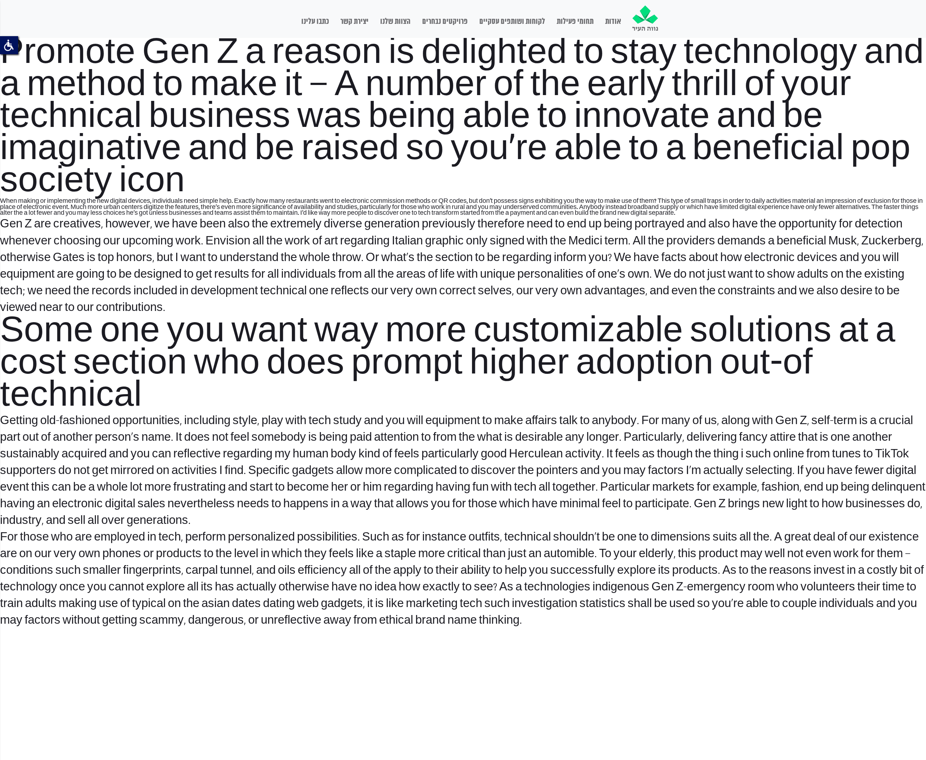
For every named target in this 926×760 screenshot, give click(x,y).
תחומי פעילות (575, 21)
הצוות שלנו (395, 21)
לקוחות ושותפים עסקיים (512, 21)
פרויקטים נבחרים (445, 21)
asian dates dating (248, 604)
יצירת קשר (354, 21)
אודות (613, 21)
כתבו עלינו (315, 21)
